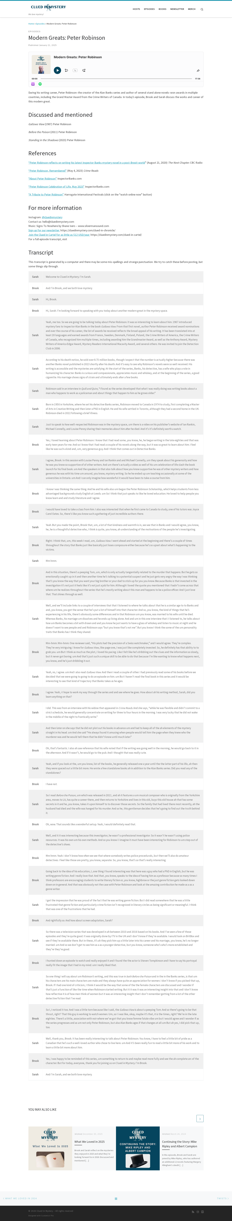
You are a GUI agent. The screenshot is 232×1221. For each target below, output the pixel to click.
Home (31, 23)
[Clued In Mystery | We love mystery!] (48, 6)
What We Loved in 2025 (89, 1142)
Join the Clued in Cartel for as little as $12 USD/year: (59, 235)
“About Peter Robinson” (42, 178)
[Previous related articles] (192, 1118)
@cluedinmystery (52, 217)
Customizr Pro (47, 1216)
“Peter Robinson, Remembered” (47, 170)
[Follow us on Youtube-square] (202, 1212)
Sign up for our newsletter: (44, 230)
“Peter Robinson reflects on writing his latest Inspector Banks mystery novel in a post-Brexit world (86, 162)
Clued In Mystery (45, 1211)
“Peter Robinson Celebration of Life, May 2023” (56, 186)
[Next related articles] (200, 1118)
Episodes (40, 23)
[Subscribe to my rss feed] (193, 1212)
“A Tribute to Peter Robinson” (46, 194)
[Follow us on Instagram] (198, 1212)
